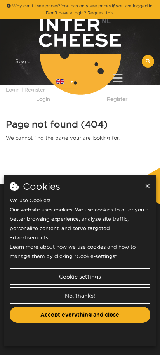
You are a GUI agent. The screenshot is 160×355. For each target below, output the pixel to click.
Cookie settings (80, 277)
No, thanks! (80, 296)
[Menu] (117, 76)
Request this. (101, 12)
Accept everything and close (79, 315)
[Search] (148, 61)
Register (117, 99)
